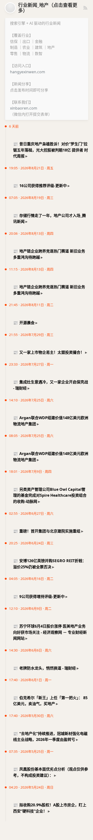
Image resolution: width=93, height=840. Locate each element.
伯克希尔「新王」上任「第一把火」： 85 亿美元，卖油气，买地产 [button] (50, 701)
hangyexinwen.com (27, 71)
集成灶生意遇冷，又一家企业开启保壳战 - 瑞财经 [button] (50, 385)
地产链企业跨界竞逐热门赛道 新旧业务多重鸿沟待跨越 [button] (49, 254)
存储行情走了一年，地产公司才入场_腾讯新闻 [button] (49, 218)
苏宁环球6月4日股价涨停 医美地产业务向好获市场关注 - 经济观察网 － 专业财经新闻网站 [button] (50, 632)
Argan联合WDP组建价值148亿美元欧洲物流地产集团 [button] (50, 421)
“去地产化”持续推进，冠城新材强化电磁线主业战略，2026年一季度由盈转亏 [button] (50, 736)
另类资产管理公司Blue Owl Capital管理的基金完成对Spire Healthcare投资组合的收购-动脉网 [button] (50, 495)
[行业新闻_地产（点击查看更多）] (10, 7)
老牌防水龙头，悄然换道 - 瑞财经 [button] (44, 668)
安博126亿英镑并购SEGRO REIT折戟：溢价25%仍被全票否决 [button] (49, 563)
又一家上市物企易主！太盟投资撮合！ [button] (48, 352)
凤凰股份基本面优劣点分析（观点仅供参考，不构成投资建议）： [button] (50, 772)
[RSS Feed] (85, 8)
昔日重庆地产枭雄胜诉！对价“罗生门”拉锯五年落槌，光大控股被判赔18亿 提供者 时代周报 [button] (50, 150)
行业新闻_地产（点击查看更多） (47, 8)
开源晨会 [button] (24, 322)
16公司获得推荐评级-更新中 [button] (40, 185)
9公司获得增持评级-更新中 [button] (39, 596)
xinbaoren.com (23, 108)
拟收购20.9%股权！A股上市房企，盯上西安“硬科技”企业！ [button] (49, 808)
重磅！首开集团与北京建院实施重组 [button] (46, 531)
